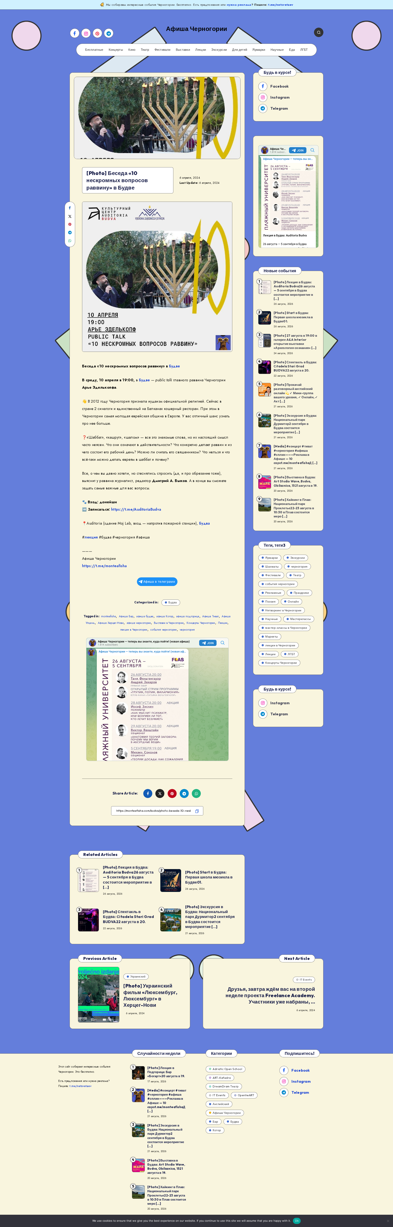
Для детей (239, 50)
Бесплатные (94, 50)
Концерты (116, 50)
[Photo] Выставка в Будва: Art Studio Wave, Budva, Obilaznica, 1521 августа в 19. (295, 481)
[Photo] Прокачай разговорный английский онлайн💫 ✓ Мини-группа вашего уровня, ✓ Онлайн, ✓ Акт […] (296, 393)
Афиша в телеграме (159, 582)
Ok (297, 1220)
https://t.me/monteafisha (104, 566)
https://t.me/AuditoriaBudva (136, 509)
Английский (221, 1104)
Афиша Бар (126, 616)
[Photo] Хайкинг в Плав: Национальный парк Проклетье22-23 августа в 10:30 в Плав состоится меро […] (294, 508)
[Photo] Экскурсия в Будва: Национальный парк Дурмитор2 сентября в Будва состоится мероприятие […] (210, 916)
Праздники (301, 593)
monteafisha (108, 616)
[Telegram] (108, 33)
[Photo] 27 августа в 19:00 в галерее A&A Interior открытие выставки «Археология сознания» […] (295, 342)
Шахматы (272, 566)
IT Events (306, 979)
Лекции (200, 50)
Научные (277, 50)
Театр (145, 50)
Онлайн (293, 601)
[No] (388, 1221)
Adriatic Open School (227, 1069)
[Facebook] (74, 33)
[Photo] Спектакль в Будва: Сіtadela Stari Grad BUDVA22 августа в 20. (128, 916)
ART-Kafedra (222, 1078)
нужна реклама (239, 4)
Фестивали (163, 50)
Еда (292, 50)
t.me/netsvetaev (280, 4)
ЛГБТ (304, 50)
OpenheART (246, 1095)
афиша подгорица (187, 616)
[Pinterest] (97, 33)
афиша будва (144, 616)
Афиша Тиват (210, 616)
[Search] (318, 32)
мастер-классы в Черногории (286, 628)
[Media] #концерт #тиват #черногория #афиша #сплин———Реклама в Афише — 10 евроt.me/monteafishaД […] (295, 454)
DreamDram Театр (226, 1086)
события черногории (163, 630)
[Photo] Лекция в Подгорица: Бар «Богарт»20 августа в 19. (166, 1072)
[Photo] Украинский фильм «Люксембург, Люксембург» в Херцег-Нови (150, 995)
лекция (91, 537)
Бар (215, 1121)
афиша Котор (164, 616)
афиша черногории (139, 623)
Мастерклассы (300, 619)
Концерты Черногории (201, 623)
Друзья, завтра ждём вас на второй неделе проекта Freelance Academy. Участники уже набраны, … (270, 995)
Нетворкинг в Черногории (283, 610)
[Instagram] (86, 33)
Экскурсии (219, 50)
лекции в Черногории (133, 630)
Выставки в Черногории (169, 623)
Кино (131, 50)
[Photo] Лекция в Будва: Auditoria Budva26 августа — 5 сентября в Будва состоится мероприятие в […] (128, 877)
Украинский (137, 976)
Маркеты (271, 636)
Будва (204, 523)
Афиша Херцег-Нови (111, 623)
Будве (174, 366)
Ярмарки (258, 50)
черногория (187, 630)
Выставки (183, 50)
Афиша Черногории (227, 1113)
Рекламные (273, 593)
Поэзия (270, 601)
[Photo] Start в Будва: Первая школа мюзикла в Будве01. (209, 877)
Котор (217, 1130)
